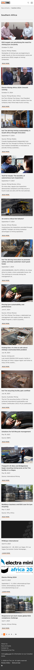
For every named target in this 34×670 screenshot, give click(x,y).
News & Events (5, 8)
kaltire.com (7, 654)
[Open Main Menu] (32, 2)
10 (16, 634)
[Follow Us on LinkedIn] (2, 665)
